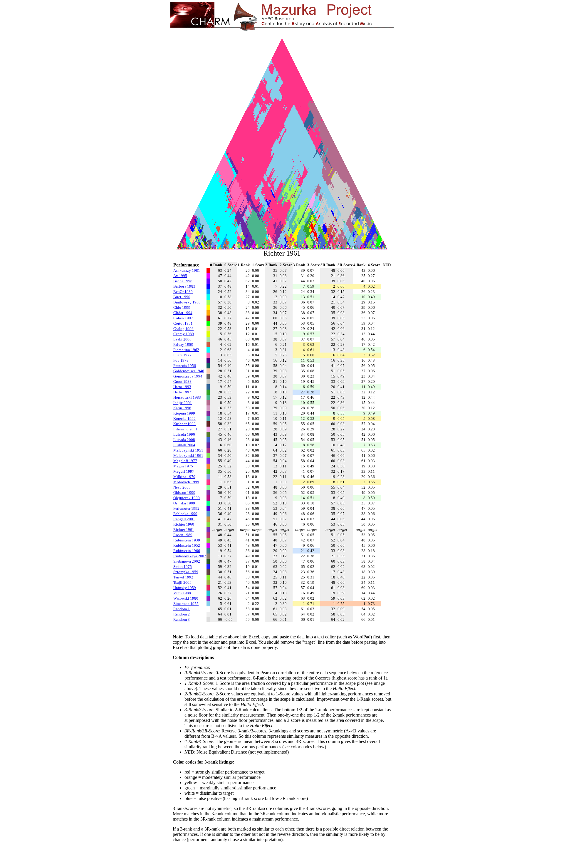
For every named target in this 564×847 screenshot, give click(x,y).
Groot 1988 (182, 381)
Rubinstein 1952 (186, 545)
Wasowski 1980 (185, 598)
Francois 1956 (184, 365)
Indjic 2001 (182, 402)
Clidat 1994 (182, 313)
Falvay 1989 (183, 344)
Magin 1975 (183, 466)
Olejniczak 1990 (186, 498)
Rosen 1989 (182, 535)
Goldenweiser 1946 (188, 371)
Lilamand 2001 (185, 429)
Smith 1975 (182, 566)
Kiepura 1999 (184, 413)
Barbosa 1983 (184, 286)
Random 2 (181, 614)
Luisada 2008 (184, 439)
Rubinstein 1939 (186, 540)
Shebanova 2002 (186, 561)
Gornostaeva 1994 (187, 376)
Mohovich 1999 (186, 482)
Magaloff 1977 (185, 461)
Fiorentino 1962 (186, 350)
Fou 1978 (181, 360)
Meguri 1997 (183, 471)
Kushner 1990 (184, 424)
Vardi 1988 (182, 593)
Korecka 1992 (184, 418)
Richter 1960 (183, 524)
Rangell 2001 (184, 519)
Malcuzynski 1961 (188, 455)
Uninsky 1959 (184, 588)
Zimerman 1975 (186, 603)
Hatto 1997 (182, 392)
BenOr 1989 (183, 291)
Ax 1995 (180, 276)
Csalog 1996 (183, 328)
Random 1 (181, 609)
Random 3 (181, 619)
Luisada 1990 (184, 434)
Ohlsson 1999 (184, 492)
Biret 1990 (181, 297)
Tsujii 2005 (182, 582)
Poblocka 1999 (185, 513)
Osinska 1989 (184, 503)
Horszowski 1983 (187, 397)
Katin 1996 (182, 408)
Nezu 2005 (182, 487)
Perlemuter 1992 (186, 508)
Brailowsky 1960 (187, 302)
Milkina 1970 (184, 476)
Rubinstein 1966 (186, 551)
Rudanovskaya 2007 (189, 556)
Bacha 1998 (182, 281)
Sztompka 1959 (185, 572)
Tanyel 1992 (183, 577)
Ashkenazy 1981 (186, 270)
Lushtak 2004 (184, 445)
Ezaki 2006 (182, 339)
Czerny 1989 (183, 334)
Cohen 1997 (183, 318)
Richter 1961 (183, 529)
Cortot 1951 (183, 323)
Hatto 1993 (182, 387)
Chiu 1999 (181, 307)
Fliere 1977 (182, 355)
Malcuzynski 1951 (188, 450)
